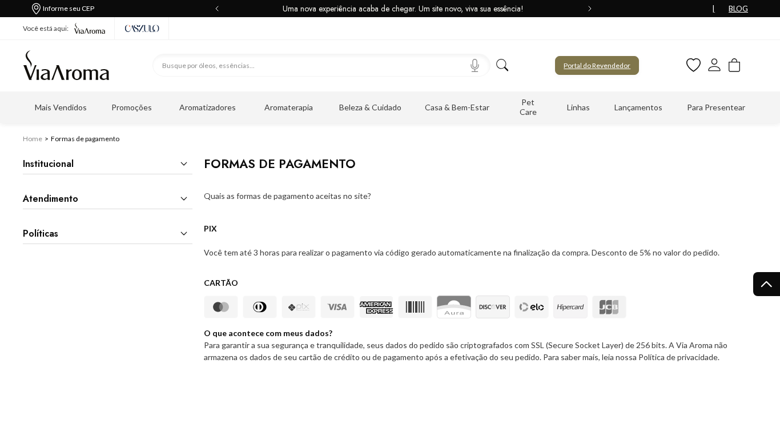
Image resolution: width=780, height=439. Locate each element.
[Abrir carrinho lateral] (734, 65)
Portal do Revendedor (597, 65)
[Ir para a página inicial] (66, 65)
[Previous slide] (219, 8)
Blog (738, 8)
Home (32, 138)
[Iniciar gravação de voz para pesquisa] (474, 65)
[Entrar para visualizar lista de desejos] (693, 65)
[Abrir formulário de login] (715, 65)
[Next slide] (588, 8)
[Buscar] (502, 65)
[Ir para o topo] (766, 284)
